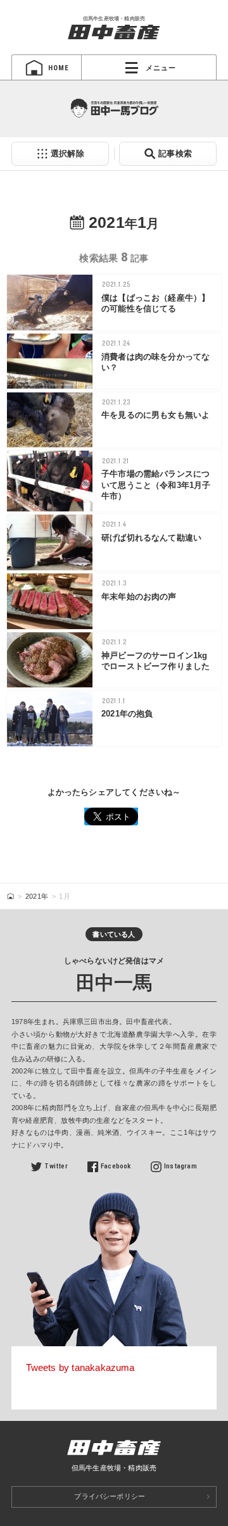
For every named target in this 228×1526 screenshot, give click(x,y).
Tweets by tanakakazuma (80, 1367)
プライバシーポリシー (109, 1496)
